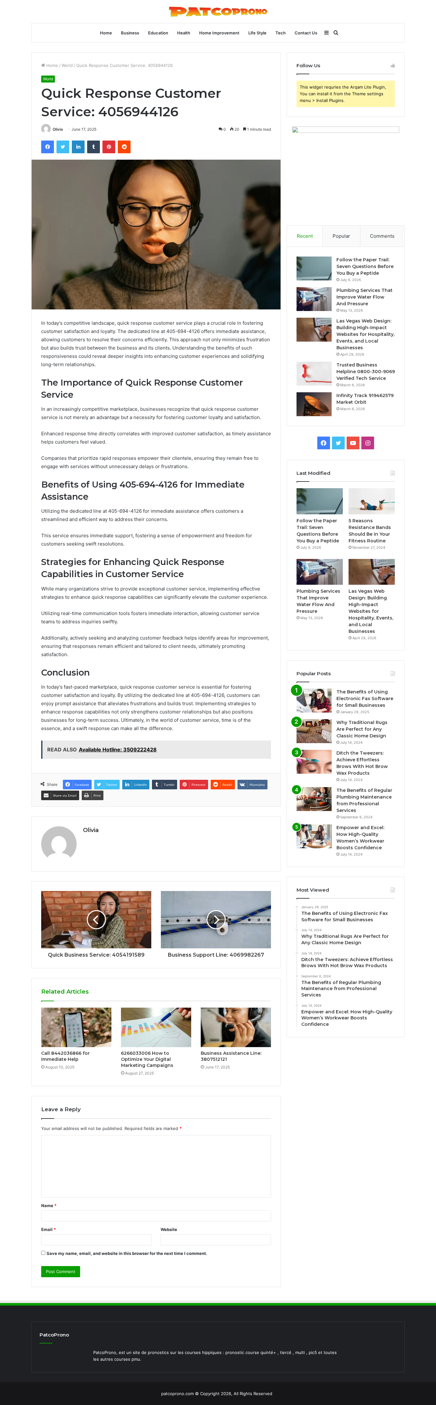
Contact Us (306, 32)
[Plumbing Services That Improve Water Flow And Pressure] (314, 299)
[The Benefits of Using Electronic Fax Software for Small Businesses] (314, 701)
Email (48, 1229)
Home (106, 32)
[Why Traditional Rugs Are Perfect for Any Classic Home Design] (314, 731)
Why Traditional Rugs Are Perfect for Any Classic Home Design (361, 729)
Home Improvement (219, 32)
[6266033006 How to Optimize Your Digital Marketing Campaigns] (156, 1027)
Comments (382, 236)
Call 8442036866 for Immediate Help (65, 1056)
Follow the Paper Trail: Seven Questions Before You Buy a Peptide (365, 266)
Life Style (257, 32)
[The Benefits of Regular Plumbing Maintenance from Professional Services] (314, 799)
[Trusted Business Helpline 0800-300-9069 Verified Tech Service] (314, 374)
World (67, 65)
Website (169, 1229)
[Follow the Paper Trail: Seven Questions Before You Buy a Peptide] (314, 268)
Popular (341, 236)
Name (48, 1205)
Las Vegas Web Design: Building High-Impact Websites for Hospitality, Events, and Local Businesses (365, 334)
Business (130, 32)
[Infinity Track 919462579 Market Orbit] (314, 404)
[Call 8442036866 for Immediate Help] (76, 1027)
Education (158, 32)
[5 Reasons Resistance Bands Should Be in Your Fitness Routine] (372, 501)
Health (183, 32)
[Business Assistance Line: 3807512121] (236, 1027)
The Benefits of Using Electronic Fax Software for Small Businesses (364, 698)
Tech (280, 32)
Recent (305, 236)
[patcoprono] (218, 11)
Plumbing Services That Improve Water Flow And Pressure (364, 297)
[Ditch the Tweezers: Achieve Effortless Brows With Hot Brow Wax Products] (314, 762)
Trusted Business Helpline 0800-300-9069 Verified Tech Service (365, 371)
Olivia (58, 129)
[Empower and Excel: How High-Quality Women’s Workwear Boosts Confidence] (314, 836)
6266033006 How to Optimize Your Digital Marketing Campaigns (147, 1059)
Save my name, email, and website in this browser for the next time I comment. (127, 1253)
